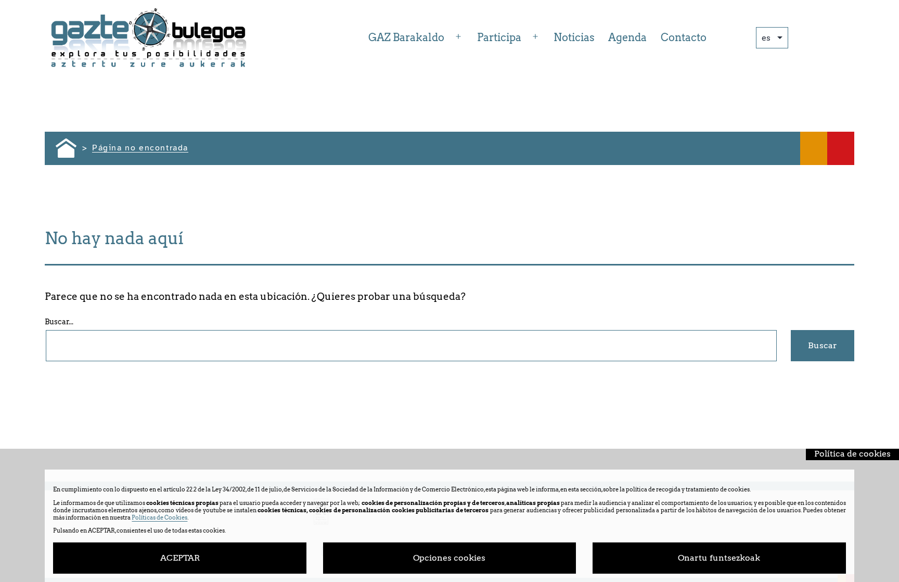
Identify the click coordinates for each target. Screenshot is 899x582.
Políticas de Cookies (159, 517)
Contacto (684, 37)
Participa (499, 37)
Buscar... (59, 321)
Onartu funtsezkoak (719, 558)
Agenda (627, 37)
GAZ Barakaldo (406, 37)
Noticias (574, 37)
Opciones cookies (449, 558)
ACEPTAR (180, 558)
